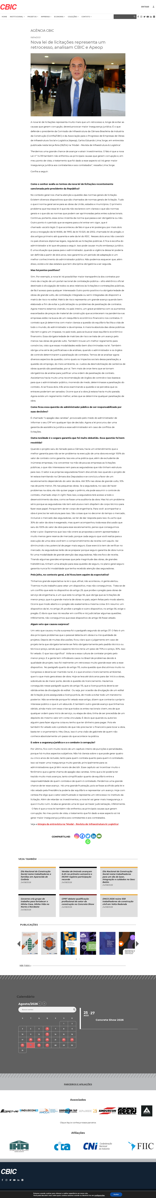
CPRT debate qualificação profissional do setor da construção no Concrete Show (78, 901)
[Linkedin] (93, 836)
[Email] (99, 836)
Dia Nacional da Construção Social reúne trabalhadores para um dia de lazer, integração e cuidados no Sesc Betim (118, 876)
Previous (18, 944)
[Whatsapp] (87, 841)
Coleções (72, 17)
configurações (99, 1195)
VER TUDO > (25, 966)
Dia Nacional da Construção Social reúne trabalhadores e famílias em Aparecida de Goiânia (36, 875)
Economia (58, 17)
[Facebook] (82, 836)
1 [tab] (76, 959)
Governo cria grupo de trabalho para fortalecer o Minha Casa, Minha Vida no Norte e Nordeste (35, 903)
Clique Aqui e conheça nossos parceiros (78, 1123)
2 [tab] (80, 959)
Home (4, 17)
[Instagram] (76, 836)
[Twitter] (87, 836)
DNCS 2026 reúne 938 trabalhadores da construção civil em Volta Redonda (117, 901)
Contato (85, 17)
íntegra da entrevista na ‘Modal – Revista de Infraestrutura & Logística (78, 824)
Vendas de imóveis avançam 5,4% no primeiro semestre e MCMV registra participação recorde (77, 875)
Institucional (16, 17)
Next (137, 944)
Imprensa (45, 17)
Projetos (32, 17)
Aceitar (116, 1194)
